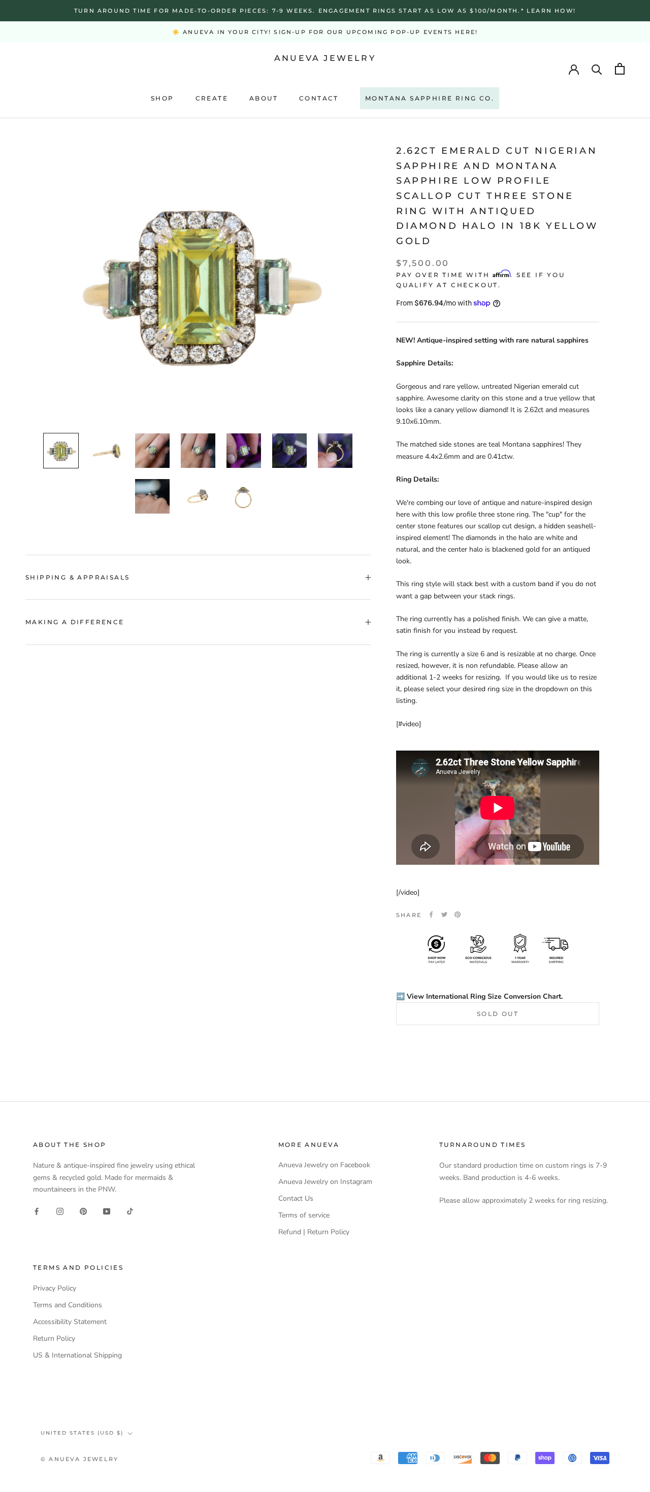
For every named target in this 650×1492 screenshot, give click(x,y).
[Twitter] (444, 914)
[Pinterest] (457, 914)
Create (212, 98)
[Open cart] (620, 69)
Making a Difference (74, 622)
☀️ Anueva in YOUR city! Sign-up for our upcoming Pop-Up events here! (325, 32)
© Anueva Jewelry (79, 1459)
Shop (162, 98)
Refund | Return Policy (313, 1232)
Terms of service (304, 1215)
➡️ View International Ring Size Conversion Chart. (479, 996)
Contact (319, 98)
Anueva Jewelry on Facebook (324, 1165)
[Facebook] (431, 914)
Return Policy (54, 1338)
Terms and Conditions (67, 1305)
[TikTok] (130, 1211)
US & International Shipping (77, 1355)
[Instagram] (59, 1211)
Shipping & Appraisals (77, 577)
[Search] (597, 68)
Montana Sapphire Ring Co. (429, 98)
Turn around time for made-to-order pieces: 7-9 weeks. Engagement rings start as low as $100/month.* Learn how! (325, 10)
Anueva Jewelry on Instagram (325, 1181)
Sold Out (497, 1013)
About (263, 98)
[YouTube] (106, 1211)
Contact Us (295, 1198)
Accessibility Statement (70, 1322)
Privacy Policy (54, 1288)
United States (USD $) (82, 1433)
